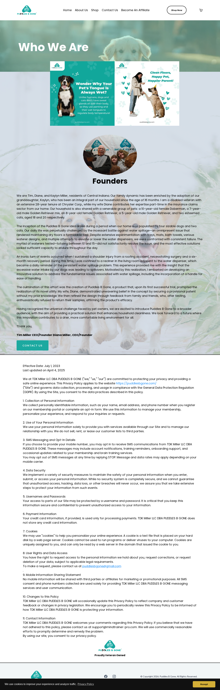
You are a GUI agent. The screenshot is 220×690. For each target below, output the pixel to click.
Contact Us (110, 10)
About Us (81, 10)
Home (67, 10)
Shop (95, 10)
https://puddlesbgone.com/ (136, 383)
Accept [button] (204, 684)
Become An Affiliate (135, 10)
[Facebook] (106, 676)
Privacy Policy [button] (86, 684)
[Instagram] (114, 676)
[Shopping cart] (201, 10)
